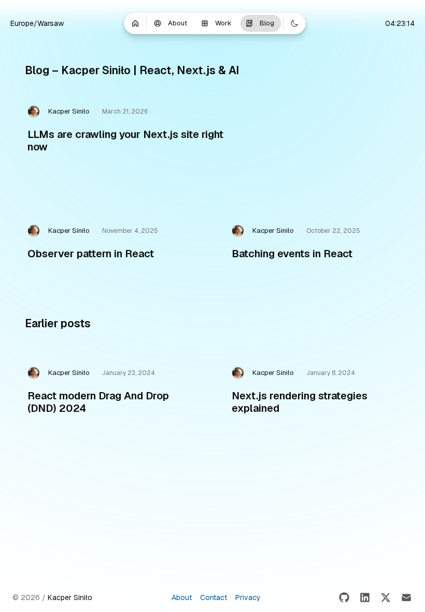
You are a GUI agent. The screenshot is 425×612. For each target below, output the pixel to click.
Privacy (248, 597)
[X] (385, 597)
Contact (213, 597)
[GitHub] (344, 597)
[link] (212, 129)
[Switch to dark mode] (294, 23)
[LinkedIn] (365, 597)
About (182, 597)
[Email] (406, 597)
